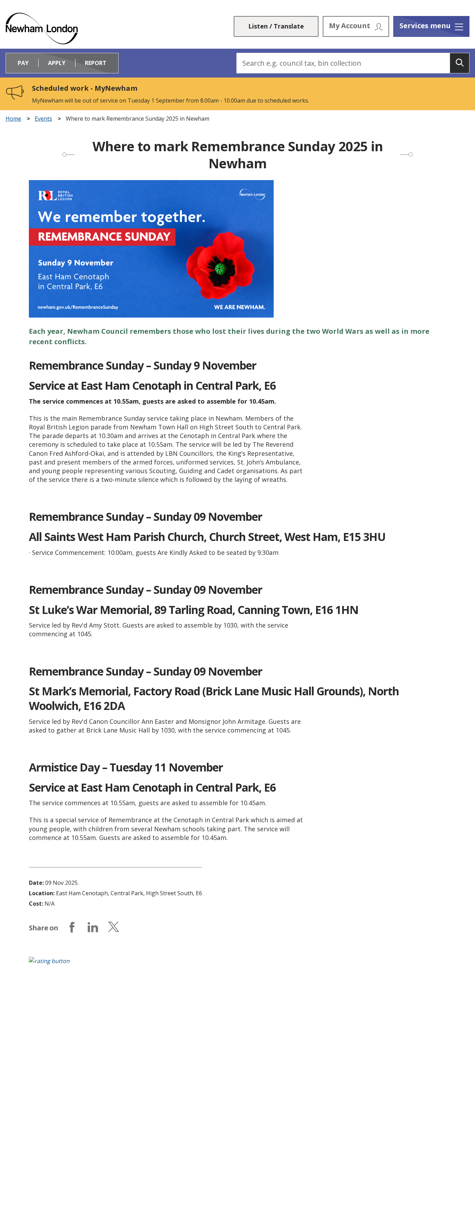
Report (95, 63)
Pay (23, 63)
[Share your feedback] (237, 964)
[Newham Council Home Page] (42, 29)
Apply (56, 63)
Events (43, 118)
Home (13, 118)
